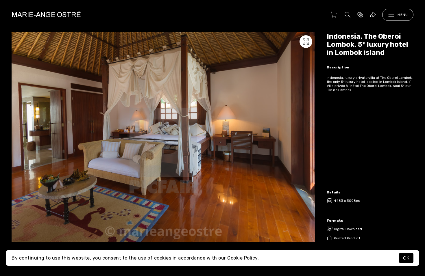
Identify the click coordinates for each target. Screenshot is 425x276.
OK (406, 258)
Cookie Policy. (243, 258)
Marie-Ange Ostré (46, 14)
